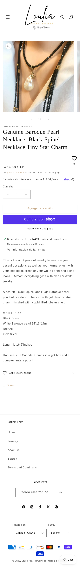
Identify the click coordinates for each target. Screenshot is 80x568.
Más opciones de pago (40, 228)
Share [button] (11, 385)
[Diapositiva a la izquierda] (31, 119)
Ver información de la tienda (26, 249)
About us (14, 449)
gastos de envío (15, 172)
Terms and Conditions (22, 467)
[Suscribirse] (60, 492)
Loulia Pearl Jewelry (32, 561)
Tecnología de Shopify (56, 561)
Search (12, 458)
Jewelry (13, 441)
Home (12, 432)
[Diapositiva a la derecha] (48, 119)
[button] (7, 17)
